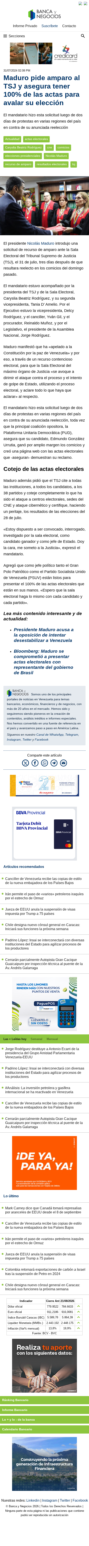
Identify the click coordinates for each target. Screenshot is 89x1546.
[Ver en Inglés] (80, 3)
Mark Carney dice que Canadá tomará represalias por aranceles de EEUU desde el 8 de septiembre (43, 1210)
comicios (63, 147)
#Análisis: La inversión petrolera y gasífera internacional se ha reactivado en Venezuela (39, 1090)
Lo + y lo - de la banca (18, 1419)
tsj (73, 164)
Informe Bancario (14, 1410)
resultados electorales (52, 164)
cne (49, 147)
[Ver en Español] (85, 3)
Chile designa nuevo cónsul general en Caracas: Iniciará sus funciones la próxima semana (42, 927)
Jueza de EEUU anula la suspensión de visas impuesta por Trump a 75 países (40, 911)
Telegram (71, 734)
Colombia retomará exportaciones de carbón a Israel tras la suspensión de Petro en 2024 (45, 1271)
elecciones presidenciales (22, 155)
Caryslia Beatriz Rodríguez (23, 147)
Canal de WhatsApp (50, 734)
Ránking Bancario (15, 1400)
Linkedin (33, 1500)
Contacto (69, 26)
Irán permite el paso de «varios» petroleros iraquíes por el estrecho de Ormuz (44, 896)
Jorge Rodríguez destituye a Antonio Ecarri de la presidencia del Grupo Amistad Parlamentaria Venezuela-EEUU (42, 1053)
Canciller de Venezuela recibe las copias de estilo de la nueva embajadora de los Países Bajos (43, 881)
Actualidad (12, 139)
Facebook (41, 739)
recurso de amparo (18, 164)
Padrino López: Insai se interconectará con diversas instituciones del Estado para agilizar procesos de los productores (44, 944)
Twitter (27, 739)
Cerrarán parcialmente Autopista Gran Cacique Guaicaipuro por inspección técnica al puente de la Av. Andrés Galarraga (44, 964)
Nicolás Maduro (56, 155)
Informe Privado (25, 26)
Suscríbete (49, 26)
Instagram (14, 739)
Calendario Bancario (17, 1429)
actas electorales (36, 139)
